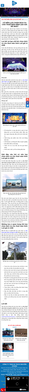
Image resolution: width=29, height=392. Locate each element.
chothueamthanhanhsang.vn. (9, 316)
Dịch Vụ (25, 19)
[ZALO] (27, 105)
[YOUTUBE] (27, 99)
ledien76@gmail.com (22, 374)
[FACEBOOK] (27, 102)
